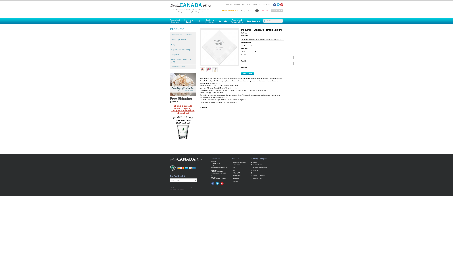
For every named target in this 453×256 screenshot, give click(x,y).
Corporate (175, 55)
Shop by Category (258, 159)
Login (244, 11)
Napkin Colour (246, 42)
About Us (256, 4)
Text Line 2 (244, 61)
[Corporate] (223, 21)
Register (250, 11)
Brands (255, 162)
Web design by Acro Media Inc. (178, 189)
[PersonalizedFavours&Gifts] (237, 21)
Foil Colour (244, 49)
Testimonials (236, 164)
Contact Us (266, 4)
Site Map (235, 181)
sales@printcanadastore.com (219, 167)
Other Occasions (178, 67)
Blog (249, 4)
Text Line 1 (244, 55)
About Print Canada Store (240, 162)
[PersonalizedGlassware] (176, 21)
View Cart (264, 11)
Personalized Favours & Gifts (181, 60)
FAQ (243, 4)
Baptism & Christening (180, 50)
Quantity (244, 67)
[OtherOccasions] (253, 21)
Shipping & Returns (233, 4)
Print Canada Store (183, 187)
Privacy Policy (237, 175)
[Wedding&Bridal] (188, 21)
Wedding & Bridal (178, 40)
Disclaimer (236, 178)
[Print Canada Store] (190, 5)
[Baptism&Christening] (210, 21)
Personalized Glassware (181, 35)
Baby (173, 45)
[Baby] (199, 21)
